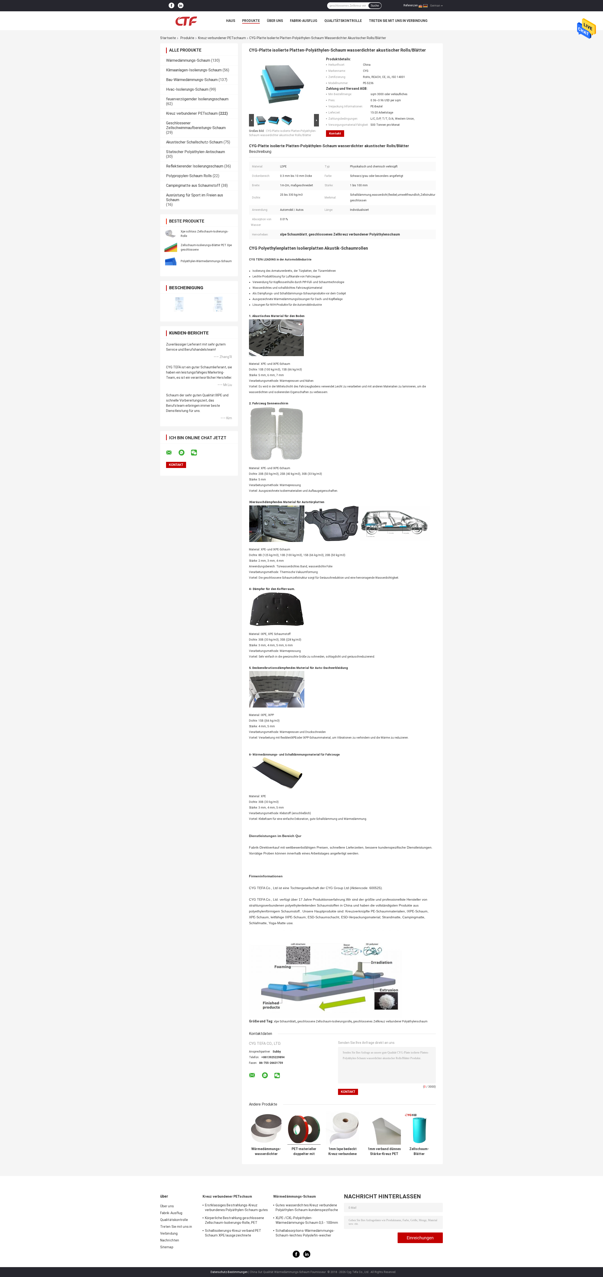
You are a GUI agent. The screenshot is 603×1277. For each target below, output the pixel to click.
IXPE (294, 737)
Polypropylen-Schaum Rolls (189, 176)
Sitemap (166, 1247)
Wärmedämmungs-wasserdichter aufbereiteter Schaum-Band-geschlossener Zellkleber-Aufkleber (266, 1151)
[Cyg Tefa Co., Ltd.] (186, 21)
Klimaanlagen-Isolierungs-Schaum (194, 70)
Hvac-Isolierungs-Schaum (187, 89)
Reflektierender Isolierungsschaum (194, 166)
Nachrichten (169, 1240)
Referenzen (410, 5)
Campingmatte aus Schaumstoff (193, 185)
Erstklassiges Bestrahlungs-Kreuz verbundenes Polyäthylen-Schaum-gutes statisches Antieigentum (236, 1208)
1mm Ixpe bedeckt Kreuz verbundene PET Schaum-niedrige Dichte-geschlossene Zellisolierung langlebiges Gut (342, 1151)
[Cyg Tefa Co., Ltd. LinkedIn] (180, 6)
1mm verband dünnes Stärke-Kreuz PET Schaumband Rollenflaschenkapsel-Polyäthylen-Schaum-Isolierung (384, 1151)
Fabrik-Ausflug (303, 21)
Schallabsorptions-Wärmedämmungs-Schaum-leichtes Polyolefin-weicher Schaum (305, 1234)
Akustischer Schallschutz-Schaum (194, 142)
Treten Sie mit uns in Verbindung (398, 21)
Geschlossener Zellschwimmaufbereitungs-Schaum (196, 125)
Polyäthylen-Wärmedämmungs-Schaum (206, 261)
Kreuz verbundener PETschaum (222, 38)
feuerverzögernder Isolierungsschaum (197, 99)
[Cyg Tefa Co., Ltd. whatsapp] (184, 452)
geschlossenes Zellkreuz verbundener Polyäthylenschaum (390, 1021)
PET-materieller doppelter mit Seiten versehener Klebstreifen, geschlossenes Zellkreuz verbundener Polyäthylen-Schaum (304, 1151)
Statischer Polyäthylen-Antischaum (195, 152)
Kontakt (335, 133)
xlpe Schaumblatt (285, 1021)
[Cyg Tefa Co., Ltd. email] (172, 452)
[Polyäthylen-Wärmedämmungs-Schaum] (170, 261)
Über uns (275, 21)
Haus (230, 21)
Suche (375, 5)
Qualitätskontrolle (343, 21)
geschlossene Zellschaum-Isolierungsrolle (324, 1021)
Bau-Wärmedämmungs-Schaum (192, 79)
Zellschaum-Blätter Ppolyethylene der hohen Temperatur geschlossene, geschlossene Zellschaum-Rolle (419, 1151)
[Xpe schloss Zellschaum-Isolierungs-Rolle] (170, 233)
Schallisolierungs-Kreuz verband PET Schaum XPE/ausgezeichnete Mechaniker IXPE (233, 1234)
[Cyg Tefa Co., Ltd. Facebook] (171, 6)
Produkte (251, 21)
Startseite (168, 38)
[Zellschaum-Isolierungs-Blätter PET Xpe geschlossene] (170, 247)
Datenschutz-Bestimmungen (229, 1272)
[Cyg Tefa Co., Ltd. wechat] (197, 452)
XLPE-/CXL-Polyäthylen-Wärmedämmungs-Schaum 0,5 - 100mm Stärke (307, 1221)
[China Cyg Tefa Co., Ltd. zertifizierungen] (179, 304)
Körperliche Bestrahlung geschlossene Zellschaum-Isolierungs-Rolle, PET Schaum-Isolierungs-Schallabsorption (234, 1221)
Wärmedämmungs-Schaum (188, 60)
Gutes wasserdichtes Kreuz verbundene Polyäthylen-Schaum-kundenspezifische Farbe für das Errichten (307, 1208)
